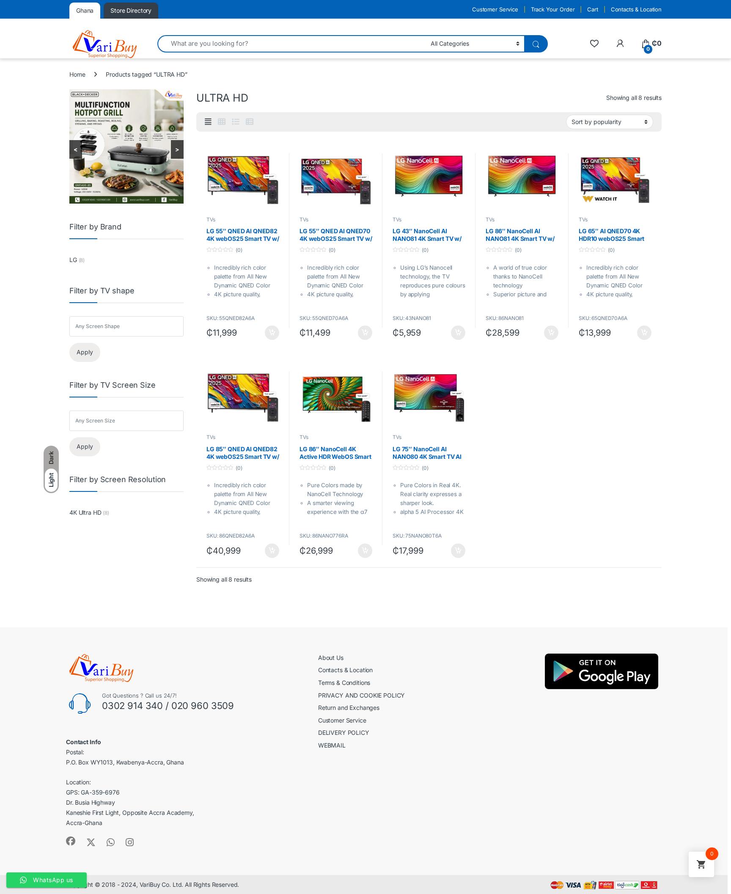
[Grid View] (221, 121)
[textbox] (128, 326)
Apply (85, 352)
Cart (592, 9)
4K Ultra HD (85, 512)
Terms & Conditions (344, 682)
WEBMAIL (332, 745)
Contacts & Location (636, 9)
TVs (210, 219)
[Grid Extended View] (208, 121)
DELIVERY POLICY (343, 732)
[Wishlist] (594, 43)
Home (77, 74)
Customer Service (495, 9)
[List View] (235, 121)
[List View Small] (249, 121)
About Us (331, 657)
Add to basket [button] (270, 333)
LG (73, 259)
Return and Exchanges (348, 707)
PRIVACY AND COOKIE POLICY (361, 695)
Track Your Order (553, 9)
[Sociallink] (70, 841)
